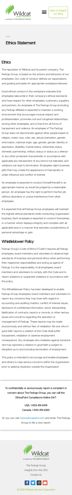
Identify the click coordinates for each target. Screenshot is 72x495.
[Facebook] (27, 482)
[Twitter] (33, 482)
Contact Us (36, 474)
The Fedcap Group (36, 465)
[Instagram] (39, 482)
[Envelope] (45, 482)
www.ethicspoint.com (32, 417)
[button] (58, 12)
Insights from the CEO (36, 470)
